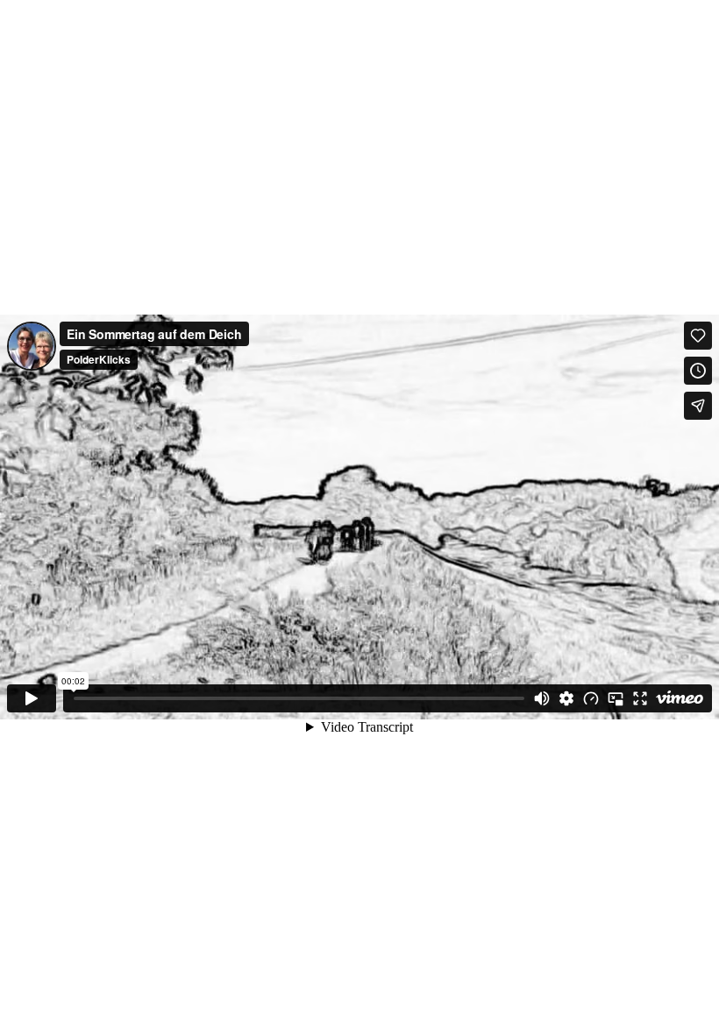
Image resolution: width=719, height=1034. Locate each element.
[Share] (698, 406)
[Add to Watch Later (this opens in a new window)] (698, 371)
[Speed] (591, 698)
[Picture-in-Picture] (615, 698)
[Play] (31, 698)
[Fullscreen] (640, 698)
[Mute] (541, 698)
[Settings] (566, 698)
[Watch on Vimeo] (679, 698)
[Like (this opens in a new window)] (698, 336)
